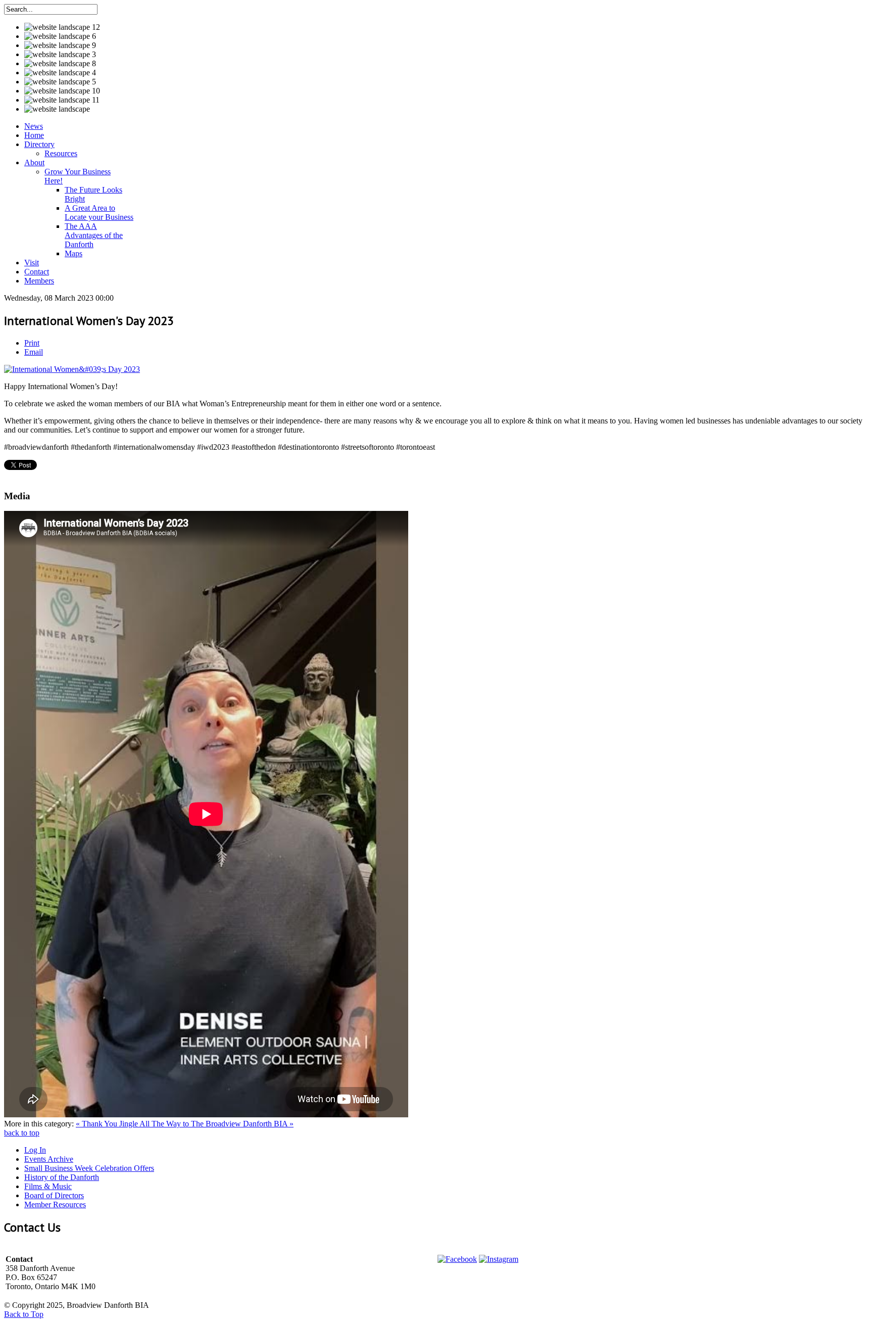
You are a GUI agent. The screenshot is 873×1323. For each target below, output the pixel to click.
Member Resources (55, 1204)
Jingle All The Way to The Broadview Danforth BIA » (206, 1123)
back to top (21, 1132)
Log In (35, 1150)
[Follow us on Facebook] (457, 1259)
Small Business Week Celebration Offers (89, 1168)
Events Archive (48, 1159)
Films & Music (48, 1186)
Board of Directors (54, 1195)
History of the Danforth (61, 1177)
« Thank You (97, 1123)
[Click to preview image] (72, 369)
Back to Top (23, 1314)
